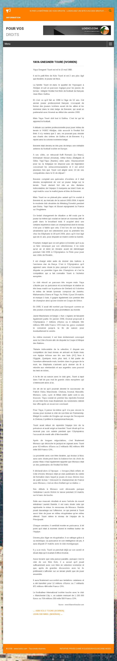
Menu (7, 44)
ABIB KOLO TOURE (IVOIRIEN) (48, 611)
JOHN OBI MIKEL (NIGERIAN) (48, 614)
